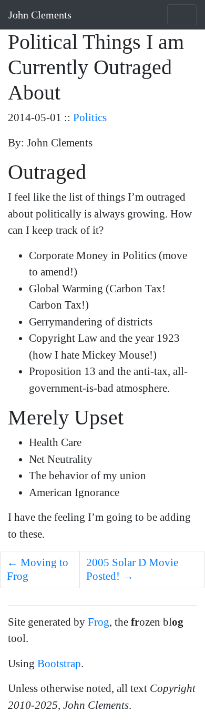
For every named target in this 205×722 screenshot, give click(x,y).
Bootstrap (59, 663)
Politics (90, 117)
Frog (98, 622)
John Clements (39, 15)
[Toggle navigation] (182, 14)
